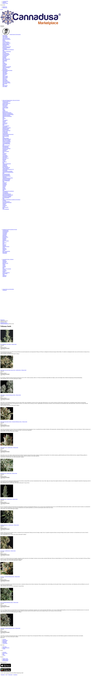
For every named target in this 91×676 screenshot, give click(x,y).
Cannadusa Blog (5, 1)
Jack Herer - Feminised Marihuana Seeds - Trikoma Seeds (10, 576)
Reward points (5, 653)
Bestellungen (5, 641)
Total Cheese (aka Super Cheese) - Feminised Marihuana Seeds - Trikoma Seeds (13, 421)
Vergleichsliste (5, 643)
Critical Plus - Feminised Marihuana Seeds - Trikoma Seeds (10, 628)
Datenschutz (10, 674)
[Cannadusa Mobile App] (5, 671)
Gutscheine (4, 2)
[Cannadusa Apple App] (5, 666)
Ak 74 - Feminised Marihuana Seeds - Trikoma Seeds (9, 602)
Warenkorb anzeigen (3, 322)
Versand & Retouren (6, 647)
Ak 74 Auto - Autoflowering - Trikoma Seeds (8, 550)
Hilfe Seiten (4, 646)
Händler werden (5, 3)
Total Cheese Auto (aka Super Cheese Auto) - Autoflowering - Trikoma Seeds (13, 370)
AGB (6, 674)
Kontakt (4, 648)
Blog (3, 654)
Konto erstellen (5, 640)
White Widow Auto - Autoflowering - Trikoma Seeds (9, 447)
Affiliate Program (5, 659)
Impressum (3, 674)
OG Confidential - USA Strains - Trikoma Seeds (8, 344)
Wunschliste (5, 642)
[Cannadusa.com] (30, 24)
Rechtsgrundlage (5, 660)
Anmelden (4, 639)
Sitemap (4, 655)
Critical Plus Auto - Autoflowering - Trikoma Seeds (8, 499)
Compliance (15, 674)
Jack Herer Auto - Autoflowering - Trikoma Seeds (8, 473)
